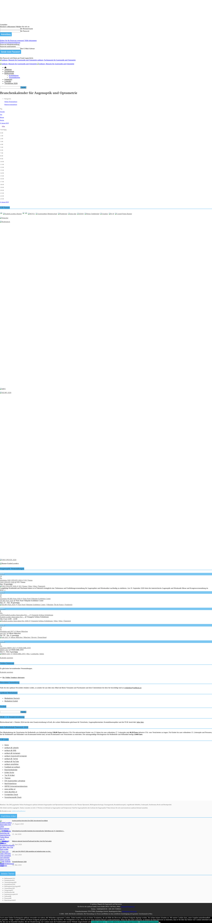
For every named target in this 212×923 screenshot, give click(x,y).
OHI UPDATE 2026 (7, 582)
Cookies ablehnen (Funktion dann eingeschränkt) (122, 922)
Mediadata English (11, 701)
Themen (7, 778)
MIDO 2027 (4, 650)
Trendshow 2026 (11, 83)
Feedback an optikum (12, 767)
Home (6, 745)
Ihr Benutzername (26, 29)
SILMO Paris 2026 (6, 601)
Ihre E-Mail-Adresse (27, 49)
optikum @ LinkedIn (11, 748)
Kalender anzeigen (6, 658)
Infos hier (140, 722)
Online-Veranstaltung (10, 101)
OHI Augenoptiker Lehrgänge (14, 781)
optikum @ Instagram (12, 753)
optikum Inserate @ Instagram (15, 756)
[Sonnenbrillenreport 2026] (7, 866)
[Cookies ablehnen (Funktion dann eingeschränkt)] (159, 922)
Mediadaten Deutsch (12, 698)
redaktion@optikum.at (18, 811)
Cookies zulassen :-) (98, 922)
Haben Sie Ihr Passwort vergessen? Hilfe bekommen (18, 40)
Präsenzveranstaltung (10, 104)
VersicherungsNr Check (12, 797)
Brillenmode (9, 73)
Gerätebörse (9, 71)
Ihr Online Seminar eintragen (13, 677)
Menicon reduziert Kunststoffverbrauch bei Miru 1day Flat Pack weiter (32, 841)
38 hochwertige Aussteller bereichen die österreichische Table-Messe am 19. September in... (38, 831)
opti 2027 (3, 633)
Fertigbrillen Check (11, 794)
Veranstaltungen (14, 77)
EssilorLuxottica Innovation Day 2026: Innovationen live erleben (30, 820)
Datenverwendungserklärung (10, 42)
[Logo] (18, 64)
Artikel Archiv (9, 772)
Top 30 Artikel (9, 775)
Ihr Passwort (24, 31)
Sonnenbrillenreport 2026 (19, 861)
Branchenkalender (10, 770)
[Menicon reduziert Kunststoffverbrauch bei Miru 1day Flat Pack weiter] (7, 849)
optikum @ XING (10, 750)
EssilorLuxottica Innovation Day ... (12, 617)
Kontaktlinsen (14, 75)
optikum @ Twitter (11, 759)
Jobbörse (8, 69)
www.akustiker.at (10, 792)
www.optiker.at (9, 789)
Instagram (8, 79)
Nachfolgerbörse (10, 783)
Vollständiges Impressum (129, 911)
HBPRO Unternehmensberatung (15, 786)
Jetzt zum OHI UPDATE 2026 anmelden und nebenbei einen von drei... (31, 851)
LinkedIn (7, 81)
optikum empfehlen (11, 764)
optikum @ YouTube (11, 761)
